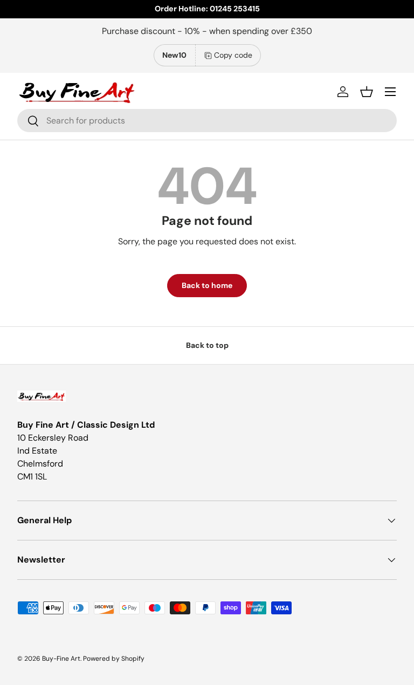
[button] (366, 92)
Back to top (207, 345)
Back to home (207, 285)
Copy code (233, 55)
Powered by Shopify (113, 658)
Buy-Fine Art (61, 658)
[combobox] (207, 120)
